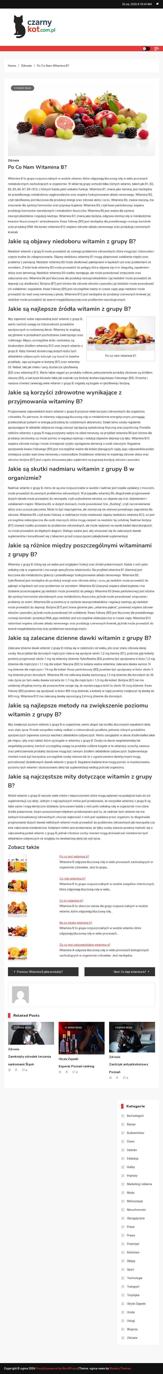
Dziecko (132, 1150)
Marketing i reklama (139, 1184)
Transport (133, 1286)
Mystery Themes (120, 1368)
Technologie (134, 1278)
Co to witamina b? (71, 900)
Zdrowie (13, 160)
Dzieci (131, 1141)
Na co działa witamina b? (75, 923)
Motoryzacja (135, 1201)
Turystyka (133, 1295)
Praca (130, 1226)
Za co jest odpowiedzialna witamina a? (84, 945)
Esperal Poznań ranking (76, 1066)
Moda (130, 1192)
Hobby (131, 1167)
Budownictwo (135, 1132)
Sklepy (131, 1261)
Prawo (131, 1235)
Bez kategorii (135, 1115)
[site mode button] (146, 49)
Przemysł (133, 1243)
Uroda (131, 1312)
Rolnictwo (133, 1252)
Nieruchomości (136, 1209)
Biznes (131, 1124)
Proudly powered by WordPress (57, 1368)
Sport (130, 1269)
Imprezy (132, 1175)
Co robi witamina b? (72, 878)
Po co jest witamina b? (74, 856)
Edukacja (132, 1158)
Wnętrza (132, 1329)
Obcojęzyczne (136, 1218)
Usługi (131, 1320)
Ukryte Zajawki (68, 1059)
